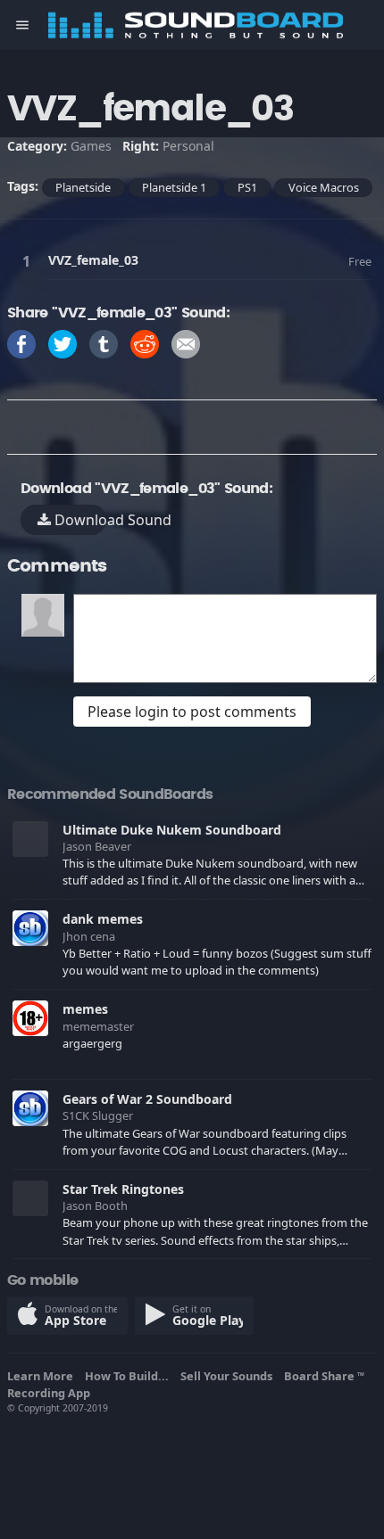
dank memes (103, 918)
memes (85, 1008)
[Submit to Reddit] (144, 342)
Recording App (51, 1393)
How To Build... (129, 1376)
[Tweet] (62, 342)
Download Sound (78, 520)
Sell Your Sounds (229, 1376)
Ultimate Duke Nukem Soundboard (172, 829)
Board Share (324, 1376)
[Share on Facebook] (21, 342)
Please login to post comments (192, 711)
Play (29, 260)
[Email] (185, 342)
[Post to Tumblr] (103, 342)
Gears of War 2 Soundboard (147, 1098)
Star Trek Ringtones (123, 1189)
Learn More (43, 1376)
